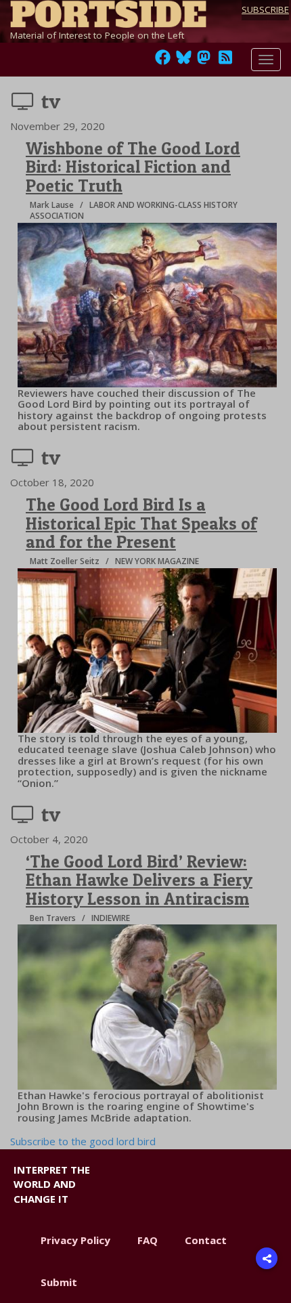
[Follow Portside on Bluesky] (185, 61)
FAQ (147, 1240)
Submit (59, 1282)
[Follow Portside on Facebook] (162, 61)
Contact (206, 1240)
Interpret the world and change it (52, 1184)
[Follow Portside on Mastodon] (203, 61)
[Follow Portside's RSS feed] (225, 61)
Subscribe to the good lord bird (83, 1141)
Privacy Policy (75, 1240)
